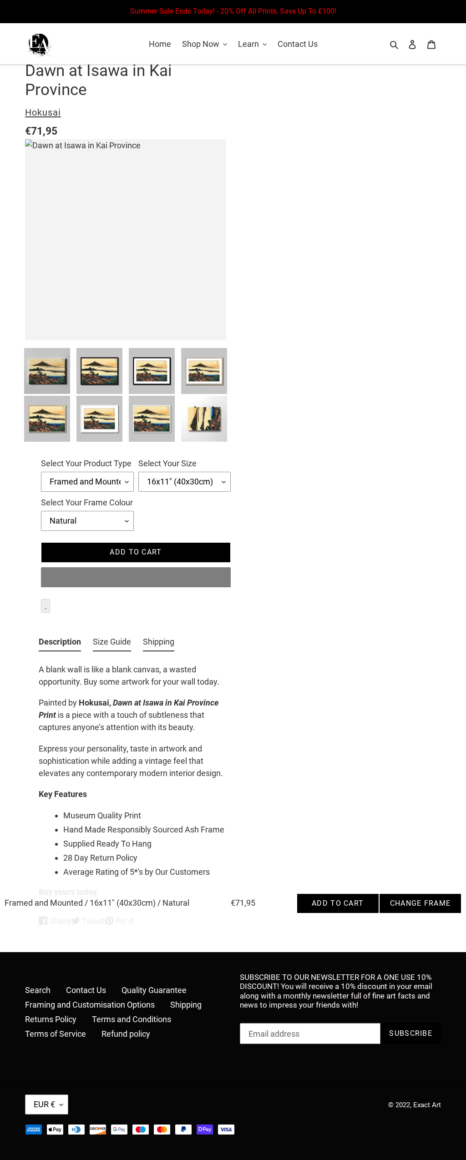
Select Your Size (167, 463)
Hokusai (43, 112)
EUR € (44, 1104)
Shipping (186, 1004)
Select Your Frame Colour (87, 502)
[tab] (60, 643)
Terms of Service (55, 1034)
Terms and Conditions (131, 1019)
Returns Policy (50, 1019)
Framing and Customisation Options (90, 1004)
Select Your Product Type (86, 463)
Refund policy (125, 1034)
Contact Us (86, 990)
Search (38, 990)
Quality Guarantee (154, 990)
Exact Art (427, 1105)
